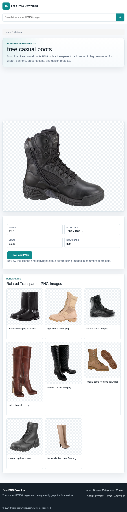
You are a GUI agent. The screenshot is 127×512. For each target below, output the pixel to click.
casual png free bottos (20, 458)
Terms (108, 496)
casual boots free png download (102, 381)
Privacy (99, 496)
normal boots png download (22, 328)
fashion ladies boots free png (61, 458)
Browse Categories (103, 490)
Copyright (119, 496)
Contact (120, 490)
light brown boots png (58, 328)
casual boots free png (97, 328)
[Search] (120, 17)
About (90, 496)
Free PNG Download (14, 490)
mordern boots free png (59, 387)
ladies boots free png (19, 405)
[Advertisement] (63, 93)
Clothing (18, 32)
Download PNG (20, 255)
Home (8, 32)
